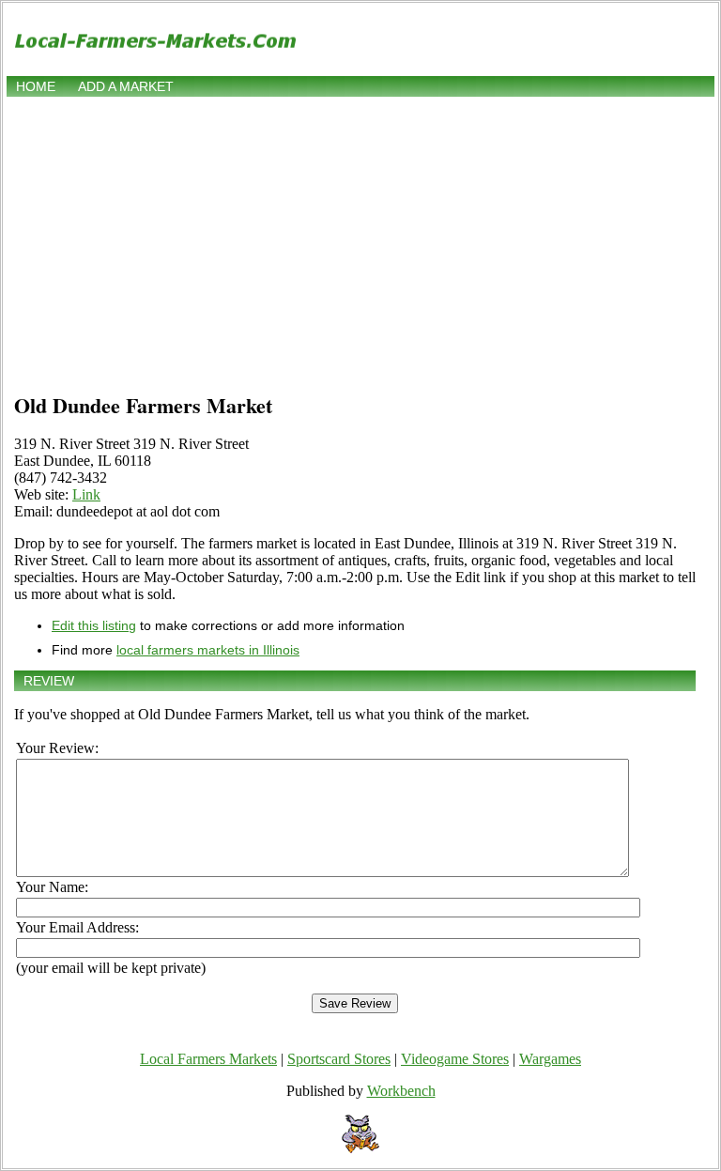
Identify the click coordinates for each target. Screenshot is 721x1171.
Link (86, 494)
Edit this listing (94, 625)
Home (35, 86)
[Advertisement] (360, 241)
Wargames (550, 1059)
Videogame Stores (455, 1059)
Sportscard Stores (339, 1059)
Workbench (401, 1091)
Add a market (126, 86)
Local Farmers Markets (208, 1059)
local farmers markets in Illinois (207, 649)
